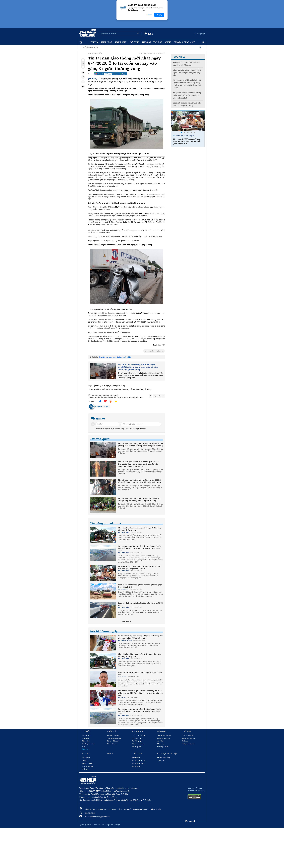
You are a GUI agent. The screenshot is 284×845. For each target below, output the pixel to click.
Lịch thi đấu (136, 757)
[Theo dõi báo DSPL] (110, 74)
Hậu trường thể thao (138, 760)
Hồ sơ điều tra (111, 744)
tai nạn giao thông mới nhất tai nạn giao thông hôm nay (108, 389)
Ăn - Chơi (160, 741)
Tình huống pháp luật (114, 738)
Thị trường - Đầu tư (138, 735)
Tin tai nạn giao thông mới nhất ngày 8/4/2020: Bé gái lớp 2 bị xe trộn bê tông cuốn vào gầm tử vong (138, 367)
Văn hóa (157, 42)
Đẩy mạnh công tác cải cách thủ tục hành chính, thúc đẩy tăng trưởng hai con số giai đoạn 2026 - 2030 (139, 548)
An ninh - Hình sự (113, 735)
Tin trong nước (87, 735)
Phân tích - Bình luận (189, 738)
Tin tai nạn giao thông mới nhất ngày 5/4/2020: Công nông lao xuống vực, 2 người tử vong (139, 499)
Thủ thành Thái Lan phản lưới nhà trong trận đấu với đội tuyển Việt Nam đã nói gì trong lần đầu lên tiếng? (140, 693)
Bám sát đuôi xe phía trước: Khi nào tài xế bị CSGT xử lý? (140, 604)
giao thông (97, 385)
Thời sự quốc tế (187, 735)
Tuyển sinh (160, 760)
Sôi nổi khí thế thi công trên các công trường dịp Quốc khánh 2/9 (140, 585)
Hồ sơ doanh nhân (138, 744)
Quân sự (185, 741)
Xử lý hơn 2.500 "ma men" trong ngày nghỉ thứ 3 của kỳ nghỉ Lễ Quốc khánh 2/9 (139, 567)
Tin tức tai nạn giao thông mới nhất (115, 356)
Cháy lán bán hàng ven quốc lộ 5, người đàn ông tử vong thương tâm (139, 529)
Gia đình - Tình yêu (163, 738)
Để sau (149, 15)
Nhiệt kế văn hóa (87, 766)
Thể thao (85, 769)
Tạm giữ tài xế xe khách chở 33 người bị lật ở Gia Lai (140, 673)
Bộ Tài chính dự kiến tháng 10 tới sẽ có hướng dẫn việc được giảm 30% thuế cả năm (140, 637)
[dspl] (80, 42)
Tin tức (94, 42)
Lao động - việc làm (88, 744)
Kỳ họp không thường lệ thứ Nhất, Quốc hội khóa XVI (178, 47)
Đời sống (134, 42)
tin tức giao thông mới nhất (140, 389)
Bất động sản (136, 747)
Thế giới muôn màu (188, 744)
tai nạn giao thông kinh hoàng (114, 385)
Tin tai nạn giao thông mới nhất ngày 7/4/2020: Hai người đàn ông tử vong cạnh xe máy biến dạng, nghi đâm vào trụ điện (139, 464)
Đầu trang (189, 821)
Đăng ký (159, 15)
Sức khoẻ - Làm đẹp (164, 735)
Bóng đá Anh (136, 766)
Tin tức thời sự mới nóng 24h (185, 136)
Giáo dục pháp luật (184, 42)
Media (168, 42)
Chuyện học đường (163, 757)
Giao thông (85, 741)
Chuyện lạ (160, 744)
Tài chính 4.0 (136, 738)
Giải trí (84, 760)
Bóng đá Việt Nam (138, 763)
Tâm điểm (85, 738)
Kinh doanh (121, 42)
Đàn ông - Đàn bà (163, 747)
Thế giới (146, 42)
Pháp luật (106, 42)
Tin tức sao (86, 757)
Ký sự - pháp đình (113, 741)
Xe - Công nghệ (137, 741)
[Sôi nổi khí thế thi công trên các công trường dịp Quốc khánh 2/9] (188, 121)
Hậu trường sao (87, 763)
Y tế (83, 747)
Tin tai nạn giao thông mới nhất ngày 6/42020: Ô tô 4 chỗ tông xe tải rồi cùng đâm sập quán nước (140, 481)
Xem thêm (126, 621)
